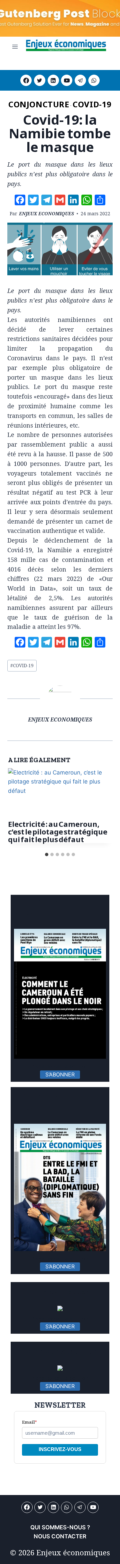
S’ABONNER (60, 1074)
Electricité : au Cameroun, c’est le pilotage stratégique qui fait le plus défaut (57, 831)
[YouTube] (66, 80)
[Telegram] (80, 80)
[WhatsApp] (94, 80)
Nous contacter (60, 1536)
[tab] (46, 854)
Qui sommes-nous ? (60, 1527)
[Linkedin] (53, 80)
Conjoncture (38, 104)
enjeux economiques (46, 213)
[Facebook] (26, 80)
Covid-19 (92, 104)
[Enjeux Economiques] (66, 47)
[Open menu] (15, 46)
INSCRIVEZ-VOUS (60, 1449)
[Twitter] (39, 80)
